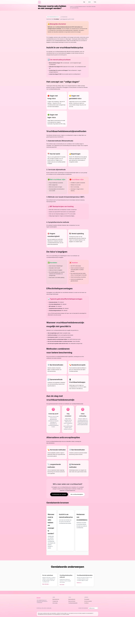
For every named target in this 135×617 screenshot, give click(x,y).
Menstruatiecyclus (56, 599)
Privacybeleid (86, 599)
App (84, 1)
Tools (95, 1)
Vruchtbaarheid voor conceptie (59, 494)
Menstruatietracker (71, 599)
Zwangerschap (55, 601)
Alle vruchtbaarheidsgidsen (77, 494)
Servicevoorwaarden (88, 601)
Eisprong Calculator (71, 601)
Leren (89, 1)
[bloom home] (39, 2)
